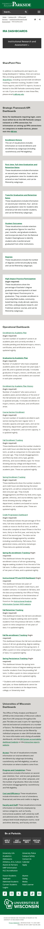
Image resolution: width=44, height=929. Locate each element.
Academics (7, 856)
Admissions (7, 859)
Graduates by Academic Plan (15, 358)
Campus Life (12, 17)
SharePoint (7, 79)
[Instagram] (12, 894)
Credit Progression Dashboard (15, 514)
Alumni (25, 875)
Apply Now (7, 841)
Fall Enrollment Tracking (13, 440)
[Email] (39, 894)
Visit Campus (17, 841)
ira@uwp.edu (18, 94)
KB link (14, 131)
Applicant (6, 878)
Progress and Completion (14, 770)
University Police (29, 853)
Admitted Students (10, 881)
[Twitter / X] (18, 894)
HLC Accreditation (10, 870)
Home (4, 17)
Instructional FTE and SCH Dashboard (19, 578)
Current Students (10, 884)
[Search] (25, 12)
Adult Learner (28, 884)
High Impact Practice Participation (20, 278)
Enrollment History (13, 140)
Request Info (27, 841)
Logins (5, 887)
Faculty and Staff (10, 805)
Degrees (8, 257)
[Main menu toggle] (39, 12)
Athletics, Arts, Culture (12, 862)
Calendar (26, 862)
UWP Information (10, 867)
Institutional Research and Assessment (22, 43)
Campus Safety (28, 856)
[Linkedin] (25, 894)
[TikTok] (32, 894)
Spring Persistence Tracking (15, 658)
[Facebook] (5, 894)
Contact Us (26, 859)
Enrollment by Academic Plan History (18, 386)
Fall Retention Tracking (13, 610)
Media (24, 881)
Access (6, 752)
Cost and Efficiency (11, 793)
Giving (24, 878)
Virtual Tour (36, 841)
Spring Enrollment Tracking (14, 477)
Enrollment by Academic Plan (15, 332)
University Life (8, 853)
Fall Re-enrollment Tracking (15, 635)
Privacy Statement (14, 923)
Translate (35, 19)
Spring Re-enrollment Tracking (16, 552)
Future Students (9, 875)
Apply (24, 865)
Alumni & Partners (10, 865)
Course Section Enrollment (14, 412)
